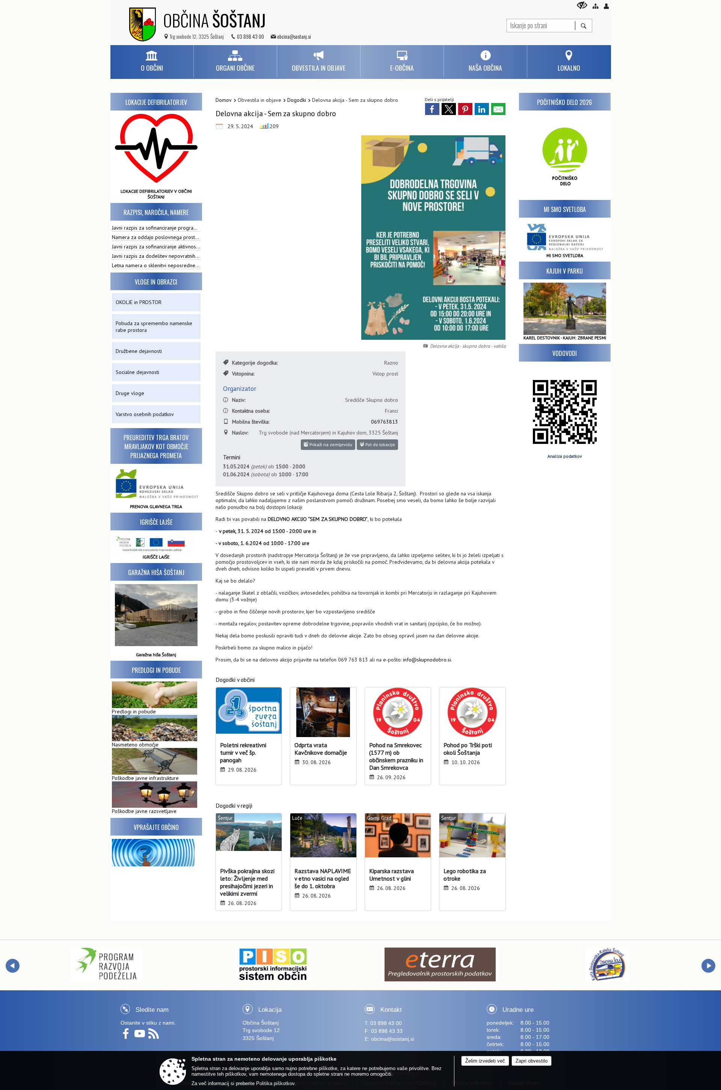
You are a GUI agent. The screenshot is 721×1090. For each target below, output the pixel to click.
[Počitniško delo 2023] (564, 155)
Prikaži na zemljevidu (330, 444)
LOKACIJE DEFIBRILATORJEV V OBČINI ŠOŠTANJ (156, 194)
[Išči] (583, 25)
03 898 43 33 (387, 1031)
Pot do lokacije (379, 444)
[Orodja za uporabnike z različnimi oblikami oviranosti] (582, 5)
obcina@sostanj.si (294, 36)
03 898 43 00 (250, 36)
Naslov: (240, 432)
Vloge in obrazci (156, 281)
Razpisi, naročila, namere (156, 212)
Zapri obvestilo (532, 1061)
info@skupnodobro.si (427, 659)
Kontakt (391, 1009)
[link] (432, 109)
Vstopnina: (243, 373)
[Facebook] (127, 1036)
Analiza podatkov (565, 456)
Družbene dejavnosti (139, 351)
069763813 (384, 421)
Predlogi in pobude (156, 670)
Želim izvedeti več (485, 1061)
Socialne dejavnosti (137, 372)
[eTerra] (440, 964)
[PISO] (273, 964)
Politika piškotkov (275, 1083)
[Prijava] (606, 6)
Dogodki (296, 100)
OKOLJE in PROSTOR (138, 302)
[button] (13, 966)
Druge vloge (130, 393)
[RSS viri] (154, 1036)
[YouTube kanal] (141, 1036)
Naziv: (238, 400)
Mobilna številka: (250, 421)
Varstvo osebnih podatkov (145, 414)
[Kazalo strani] (595, 6)
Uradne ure (518, 1009)
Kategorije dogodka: (255, 362)
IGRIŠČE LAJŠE (156, 557)
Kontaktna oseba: (251, 410)
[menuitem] (151, 61)
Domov (224, 100)
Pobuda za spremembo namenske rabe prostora (154, 326)
